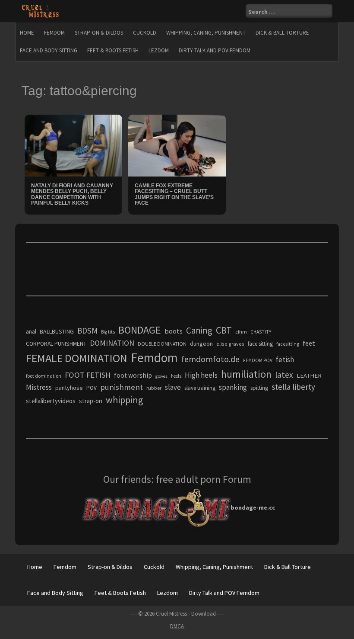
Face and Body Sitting (48, 50)
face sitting (260, 343)
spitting (259, 388)
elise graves (230, 343)
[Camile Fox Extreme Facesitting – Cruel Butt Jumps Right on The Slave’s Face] (177, 145)
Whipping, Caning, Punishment (206, 32)
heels (176, 376)
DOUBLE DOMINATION (162, 344)
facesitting (287, 344)
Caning (199, 330)
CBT (224, 330)
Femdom (54, 32)
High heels (201, 375)
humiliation (246, 374)
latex (284, 374)
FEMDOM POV (257, 360)
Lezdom (159, 50)
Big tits (108, 332)
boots (173, 331)
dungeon (201, 343)
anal (31, 331)
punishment (121, 387)
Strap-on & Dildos (99, 32)
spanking (233, 387)
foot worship (133, 375)
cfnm (241, 331)
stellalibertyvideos (51, 401)
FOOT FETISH (88, 375)
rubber (153, 388)
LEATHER (309, 375)
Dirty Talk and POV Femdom (214, 50)
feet (309, 343)
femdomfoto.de (210, 359)
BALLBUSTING (57, 331)
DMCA (177, 626)
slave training (199, 388)
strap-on (90, 401)
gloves (161, 376)
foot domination (43, 375)
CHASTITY (260, 332)
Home (27, 32)
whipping (124, 400)
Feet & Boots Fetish (113, 50)
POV (91, 388)
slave (173, 387)
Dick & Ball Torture (282, 32)
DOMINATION (112, 343)
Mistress (39, 387)
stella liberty (293, 387)
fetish (285, 359)
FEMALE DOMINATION (76, 358)
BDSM (87, 330)
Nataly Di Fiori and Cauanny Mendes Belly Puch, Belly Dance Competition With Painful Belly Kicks (72, 194)
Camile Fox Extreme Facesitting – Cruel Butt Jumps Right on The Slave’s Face (174, 194)
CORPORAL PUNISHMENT (56, 343)
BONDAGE (139, 330)
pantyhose (69, 388)
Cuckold (144, 32)
